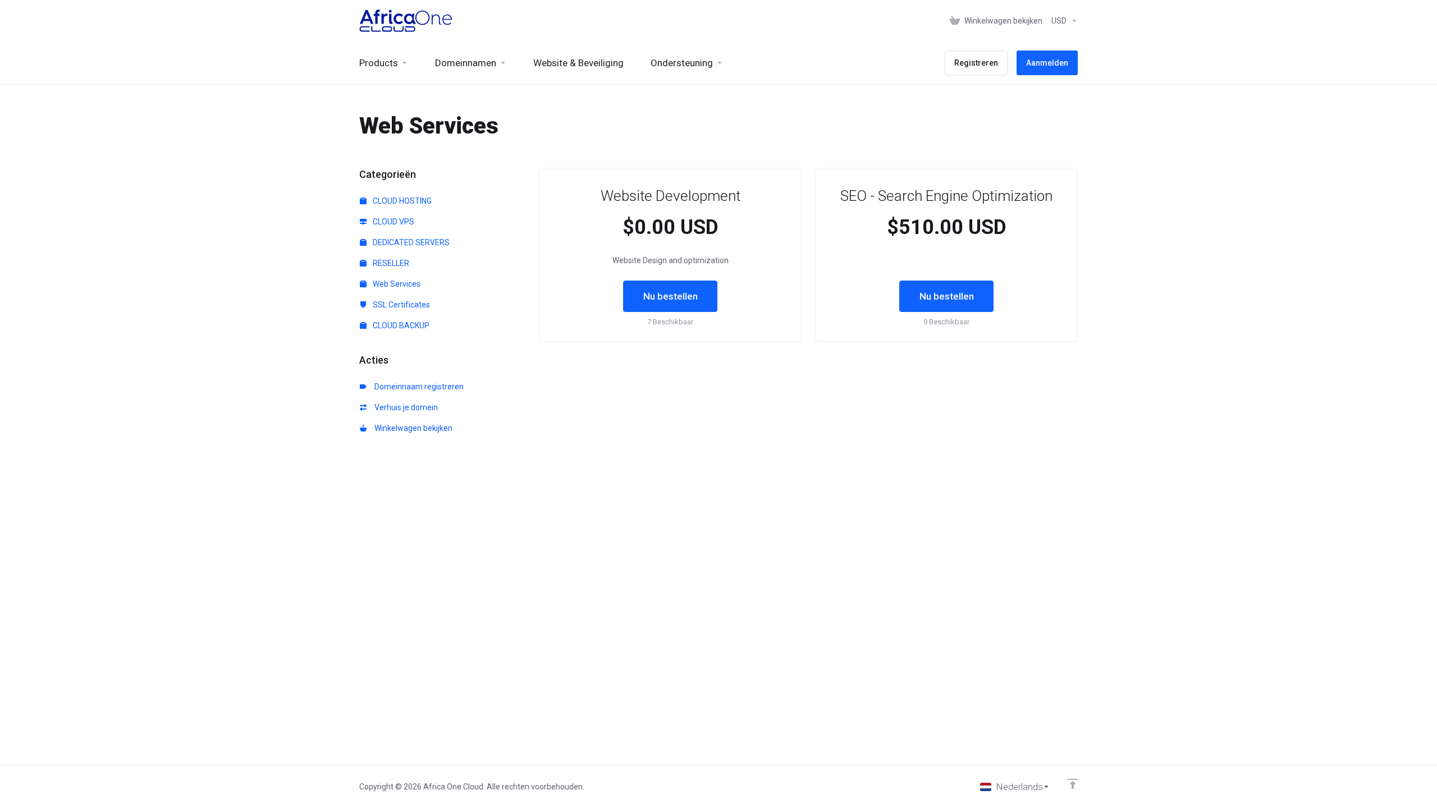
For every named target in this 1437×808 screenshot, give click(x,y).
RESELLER (390, 263)
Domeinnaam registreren (417, 386)
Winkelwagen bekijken (411, 428)
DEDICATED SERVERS (410, 242)
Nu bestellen (670, 296)
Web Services (395, 283)
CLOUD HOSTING (401, 200)
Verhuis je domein (404, 407)
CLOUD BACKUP (400, 325)
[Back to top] (1073, 783)
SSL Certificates (400, 304)
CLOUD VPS (392, 221)
